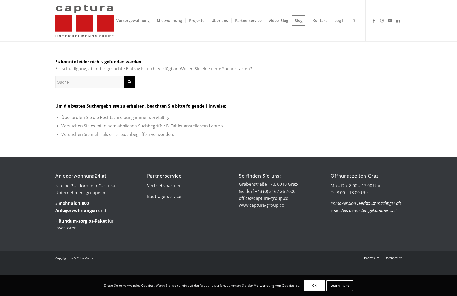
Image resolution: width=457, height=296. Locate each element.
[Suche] (354, 20)
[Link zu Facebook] (374, 20)
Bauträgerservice (164, 196)
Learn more (339, 285)
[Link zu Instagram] (382, 20)
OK (314, 285)
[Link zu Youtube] (390, 20)
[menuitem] (133, 20)
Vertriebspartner (164, 186)
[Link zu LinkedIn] (398, 20)
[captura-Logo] (100, 20)
